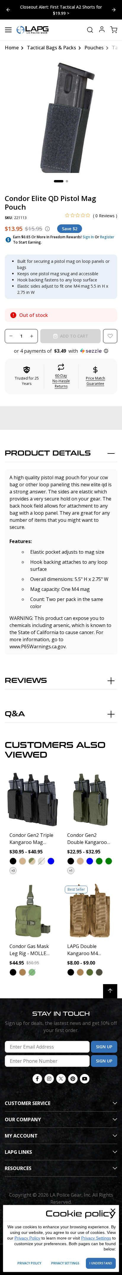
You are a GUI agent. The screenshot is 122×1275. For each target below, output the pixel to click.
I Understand (100, 1263)
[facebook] (37, 1078)
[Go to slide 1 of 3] (114, 10)
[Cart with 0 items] (113, 29)
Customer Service (27, 1103)
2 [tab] (67, 181)
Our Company (23, 1119)
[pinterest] (73, 1078)
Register (107, 236)
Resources (18, 1168)
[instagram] (49, 1078)
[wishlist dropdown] (110, 336)
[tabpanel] (61, 117)
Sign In (88, 236)
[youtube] (84, 1078)
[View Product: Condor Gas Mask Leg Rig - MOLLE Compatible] (32, 910)
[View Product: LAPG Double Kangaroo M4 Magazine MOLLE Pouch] (89, 910)
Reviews (26, 680)
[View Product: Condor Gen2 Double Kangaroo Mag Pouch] (89, 799)
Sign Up (104, 1046)
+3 (13, 871)
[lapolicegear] (33, 29)
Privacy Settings (96, 1238)
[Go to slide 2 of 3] (8, 10)
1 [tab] (58, 181)
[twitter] (61, 1078)
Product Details (48, 453)
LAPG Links (18, 1152)
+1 (71, 871)
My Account (21, 1136)
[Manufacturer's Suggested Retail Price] (47, 228)
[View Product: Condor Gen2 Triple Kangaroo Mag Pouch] (32, 799)
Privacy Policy (27, 1238)
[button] (61, 351)
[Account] (101, 30)
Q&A (15, 714)
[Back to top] (110, 991)
